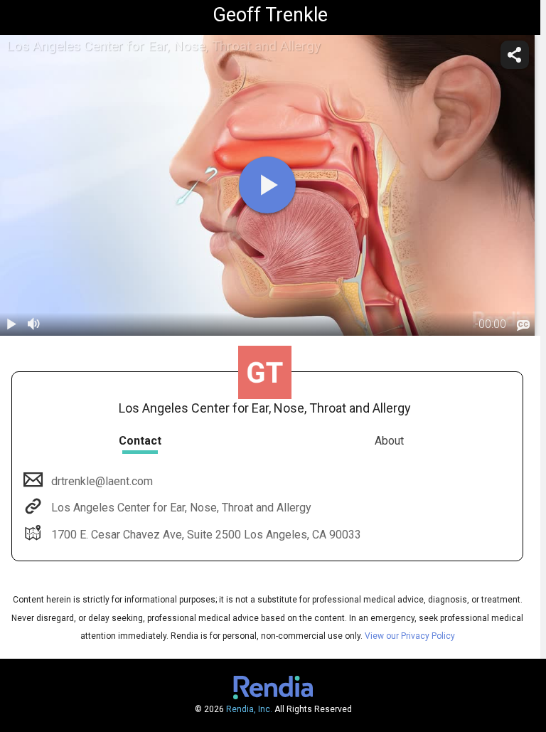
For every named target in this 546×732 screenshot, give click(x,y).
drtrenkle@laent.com (102, 481)
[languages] (523, 325)
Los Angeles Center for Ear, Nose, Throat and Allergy (181, 507)
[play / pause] (11, 324)
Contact (140, 440)
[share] (514, 55)
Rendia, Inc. (249, 709)
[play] (267, 185)
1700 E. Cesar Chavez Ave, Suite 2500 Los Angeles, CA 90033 (206, 534)
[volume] (34, 324)
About (389, 440)
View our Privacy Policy (410, 636)
